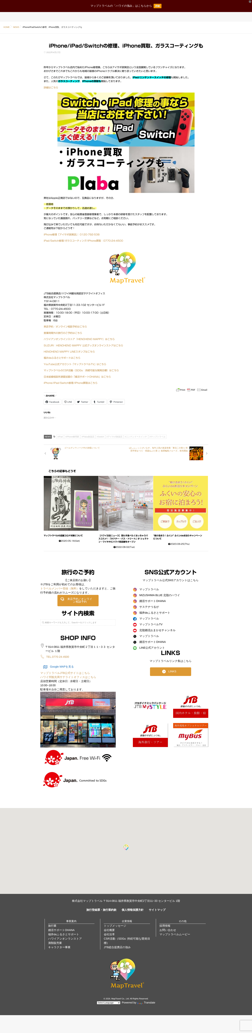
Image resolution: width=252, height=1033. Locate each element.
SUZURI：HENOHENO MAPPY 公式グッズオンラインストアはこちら (83, 345)
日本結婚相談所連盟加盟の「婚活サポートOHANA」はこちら (77, 377)
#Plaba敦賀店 (88, 437)
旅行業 (52, 925)
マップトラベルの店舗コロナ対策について (63, 536)
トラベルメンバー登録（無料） (59, 588)
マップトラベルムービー (174, 934)
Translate (149, 1002)
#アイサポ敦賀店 (114, 437)
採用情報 (164, 925)
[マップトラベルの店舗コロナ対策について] (71, 503)
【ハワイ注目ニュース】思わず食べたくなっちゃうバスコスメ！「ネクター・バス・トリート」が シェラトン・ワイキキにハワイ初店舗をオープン (124, 539)
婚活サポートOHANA (61, 930)
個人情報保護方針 (133, 909)
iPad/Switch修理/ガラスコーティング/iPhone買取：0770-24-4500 (83, 241)
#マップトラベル (158, 437)
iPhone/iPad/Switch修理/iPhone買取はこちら (70, 383)
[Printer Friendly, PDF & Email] (191, 389)
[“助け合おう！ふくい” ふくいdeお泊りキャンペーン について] (180, 503)
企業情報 (127, 921)
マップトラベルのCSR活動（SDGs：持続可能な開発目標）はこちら (81, 370)
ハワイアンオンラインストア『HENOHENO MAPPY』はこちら (79, 339)
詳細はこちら (51, 87)
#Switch (100, 437)
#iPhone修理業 (72, 437)
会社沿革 (109, 934)
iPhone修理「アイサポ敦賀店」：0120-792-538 (72, 234)
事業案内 (71, 921)
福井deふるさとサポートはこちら (62, 358)
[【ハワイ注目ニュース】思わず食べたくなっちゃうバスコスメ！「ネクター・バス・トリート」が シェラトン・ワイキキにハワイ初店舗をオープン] (126, 503)
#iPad (60, 437)
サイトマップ (157, 909)
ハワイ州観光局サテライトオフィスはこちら (68, 677)
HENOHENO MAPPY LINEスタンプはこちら (69, 352)
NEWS (48, 437)
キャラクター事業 (59, 947)
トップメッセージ (115, 925)
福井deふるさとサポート (63, 934)
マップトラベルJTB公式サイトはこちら (65, 673)
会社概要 (109, 930)
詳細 (157, 6)
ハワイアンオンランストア (65, 938)
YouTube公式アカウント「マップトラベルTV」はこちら (75, 364)
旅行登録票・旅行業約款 (101, 909)
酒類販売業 (55, 943)
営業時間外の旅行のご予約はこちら (63, 333)
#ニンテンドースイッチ (136, 437)
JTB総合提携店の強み (117, 947)
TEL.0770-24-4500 (57, 657)
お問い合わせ (167, 930)
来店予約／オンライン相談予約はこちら (65, 326)
